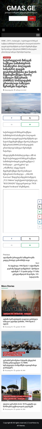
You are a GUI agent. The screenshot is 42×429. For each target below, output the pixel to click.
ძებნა (32, 18)
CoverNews (32, 423)
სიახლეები (7, 57)
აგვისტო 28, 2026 (20, 327)
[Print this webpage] (12, 124)
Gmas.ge (21, 8)
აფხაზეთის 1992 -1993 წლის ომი (13, 314)
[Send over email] (30, 124)
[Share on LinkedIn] (40, 222)
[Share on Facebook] (12, 118)
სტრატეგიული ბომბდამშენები (12, 355)
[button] (3, 29)
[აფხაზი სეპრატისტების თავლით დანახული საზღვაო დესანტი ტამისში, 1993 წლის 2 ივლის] (21, 303)
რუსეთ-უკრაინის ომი (10, 352)
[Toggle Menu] (38, 35)
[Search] (38, 30)
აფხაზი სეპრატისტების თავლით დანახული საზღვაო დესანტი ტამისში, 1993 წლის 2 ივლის (20, 321)
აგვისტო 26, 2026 (20, 409)
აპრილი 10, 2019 (21, 90)
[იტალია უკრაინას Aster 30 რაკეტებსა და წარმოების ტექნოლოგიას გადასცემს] (21, 388)
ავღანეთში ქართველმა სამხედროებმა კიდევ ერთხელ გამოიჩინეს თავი (18, 257)
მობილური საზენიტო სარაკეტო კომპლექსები (17, 396)
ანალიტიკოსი (9, 90)
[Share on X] (30, 118)
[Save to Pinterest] (40, 216)
